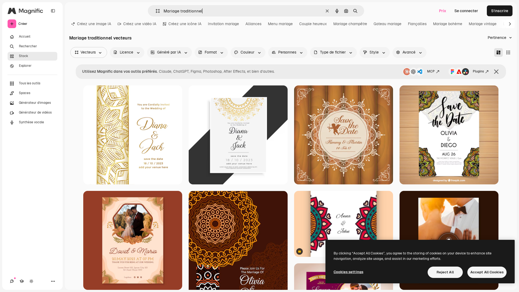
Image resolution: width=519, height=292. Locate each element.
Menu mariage (280, 23)
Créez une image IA (94, 23)
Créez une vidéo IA (139, 23)
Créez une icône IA (184, 23)
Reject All (445, 272)
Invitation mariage (223, 23)
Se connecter (466, 10)
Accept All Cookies (487, 272)
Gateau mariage (387, 23)
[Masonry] (498, 52)
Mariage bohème (447, 23)
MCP (431, 71)
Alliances (253, 23)
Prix (442, 10)
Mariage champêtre (350, 23)
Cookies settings (348, 272)
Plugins (478, 71)
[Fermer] (496, 71)
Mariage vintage (483, 23)
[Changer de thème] (31, 281)
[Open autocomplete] (155, 11)
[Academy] (21, 281)
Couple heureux (313, 23)
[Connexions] (12, 281)
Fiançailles (417, 23)
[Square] (508, 52)
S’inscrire (499, 10)
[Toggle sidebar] (53, 10)
